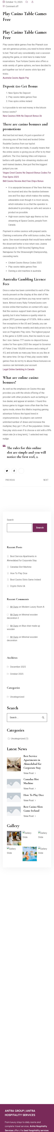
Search (10, 520)
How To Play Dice (18, 573)
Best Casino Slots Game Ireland (25, 579)
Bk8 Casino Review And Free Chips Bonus (23, 181)
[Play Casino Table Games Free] (7, 471)
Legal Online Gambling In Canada (18, 369)
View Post (29, 773)
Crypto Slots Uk (17, 586)
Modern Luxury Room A (33, 607)
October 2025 (16, 674)
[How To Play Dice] (14, 797)
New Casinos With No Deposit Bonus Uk (22, 116)
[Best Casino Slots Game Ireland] (14, 811)
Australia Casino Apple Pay (16, 78)
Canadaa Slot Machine (20, 567)
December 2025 (18, 666)
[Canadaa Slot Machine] (14, 783)
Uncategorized (17, 696)
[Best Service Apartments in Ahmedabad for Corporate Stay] (14, 764)
